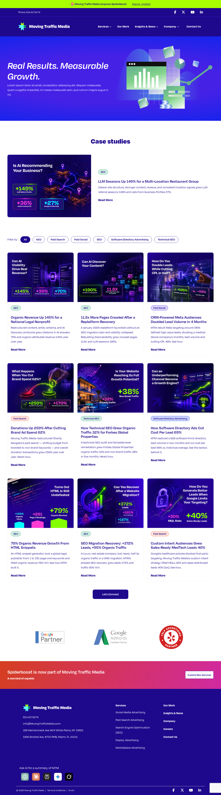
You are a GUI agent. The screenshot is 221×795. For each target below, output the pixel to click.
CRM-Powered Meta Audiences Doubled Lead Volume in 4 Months (179, 319)
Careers (168, 729)
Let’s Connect (110, 594)
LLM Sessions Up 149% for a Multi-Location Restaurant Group (148, 181)
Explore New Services (199, 674)
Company (170, 26)
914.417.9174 (31, 717)
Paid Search (58, 239)
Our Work (123, 26)
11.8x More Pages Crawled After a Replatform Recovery (108, 319)
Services (103, 26)
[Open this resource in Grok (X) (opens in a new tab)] (69, 780)
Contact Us (194, 26)
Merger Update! (141, 4)
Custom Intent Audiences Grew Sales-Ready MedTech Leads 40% (178, 545)
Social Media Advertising (130, 712)
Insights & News (145, 26)
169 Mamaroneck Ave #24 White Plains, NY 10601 (53, 730)
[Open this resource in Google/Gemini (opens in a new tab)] (58, 780)
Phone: (22, 12)
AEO (38, 239)
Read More (105, 200)
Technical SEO (166, 239)
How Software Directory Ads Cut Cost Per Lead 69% (177, 430)
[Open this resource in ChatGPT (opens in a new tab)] (25, 780)
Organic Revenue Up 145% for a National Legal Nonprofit (36, 319)
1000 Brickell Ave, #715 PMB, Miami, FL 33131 (50, 736)
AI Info (71, 790)
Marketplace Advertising (130, 747)
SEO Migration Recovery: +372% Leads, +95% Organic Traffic (107, 545)
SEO (103, 171)
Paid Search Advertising (130, 720)
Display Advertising (127, 740)
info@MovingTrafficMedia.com (42, 723)
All (25, 239)
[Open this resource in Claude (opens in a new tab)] (36, 780)
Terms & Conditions (56, 790)
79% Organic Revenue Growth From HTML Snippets (40, 545)
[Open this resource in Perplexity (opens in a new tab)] (47, 780)
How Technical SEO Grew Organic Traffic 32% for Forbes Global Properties (108, 432)
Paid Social (81, 239)
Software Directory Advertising (130, 239)
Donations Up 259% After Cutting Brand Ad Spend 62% (38, 430)
